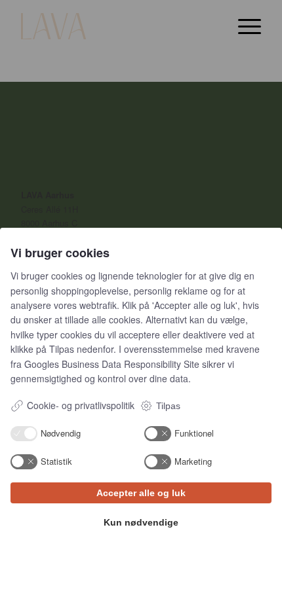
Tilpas (168, 406)
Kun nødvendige (141, 522)
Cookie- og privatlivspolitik (80, 405)
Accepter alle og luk (141, 493)
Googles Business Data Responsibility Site (111, 363)
